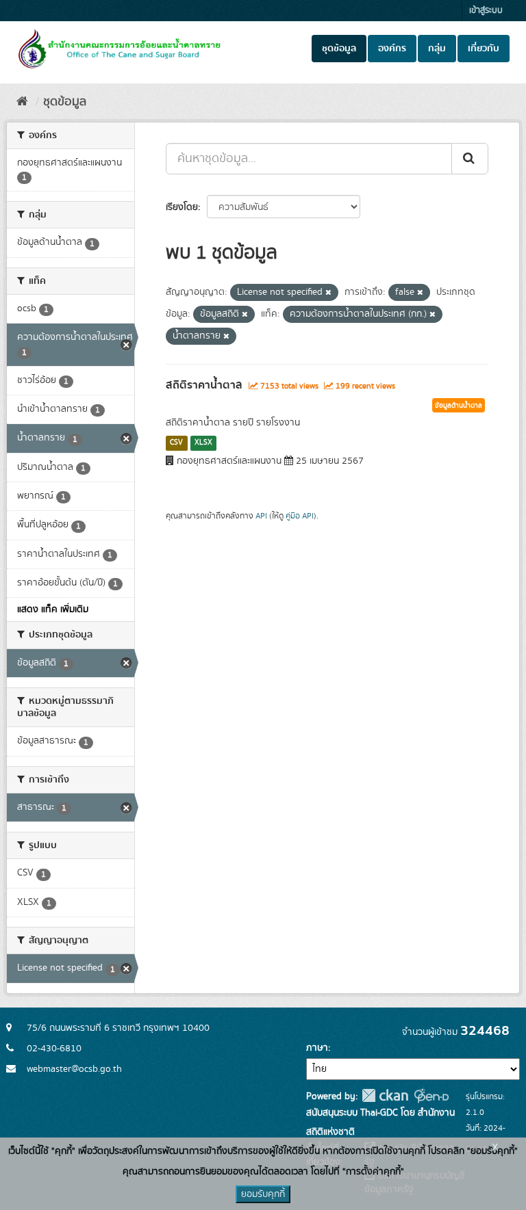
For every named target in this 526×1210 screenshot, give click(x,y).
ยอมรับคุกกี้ (263, 1194)
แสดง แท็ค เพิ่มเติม (52, 609)
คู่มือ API (300, 516)
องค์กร (392, 48)
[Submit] (469, 158)
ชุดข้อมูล (339, 48)
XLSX (203, 442)
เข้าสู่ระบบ (486, 10)
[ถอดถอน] (328, 292)
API (261, 516)
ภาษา (317, 1048)
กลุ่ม (437, 48)
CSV (176, 442)
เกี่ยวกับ (483, 48)
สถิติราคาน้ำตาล (204, 385)
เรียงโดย (182, 207)
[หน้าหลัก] (22, 102)
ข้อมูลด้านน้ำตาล (458, 405)
